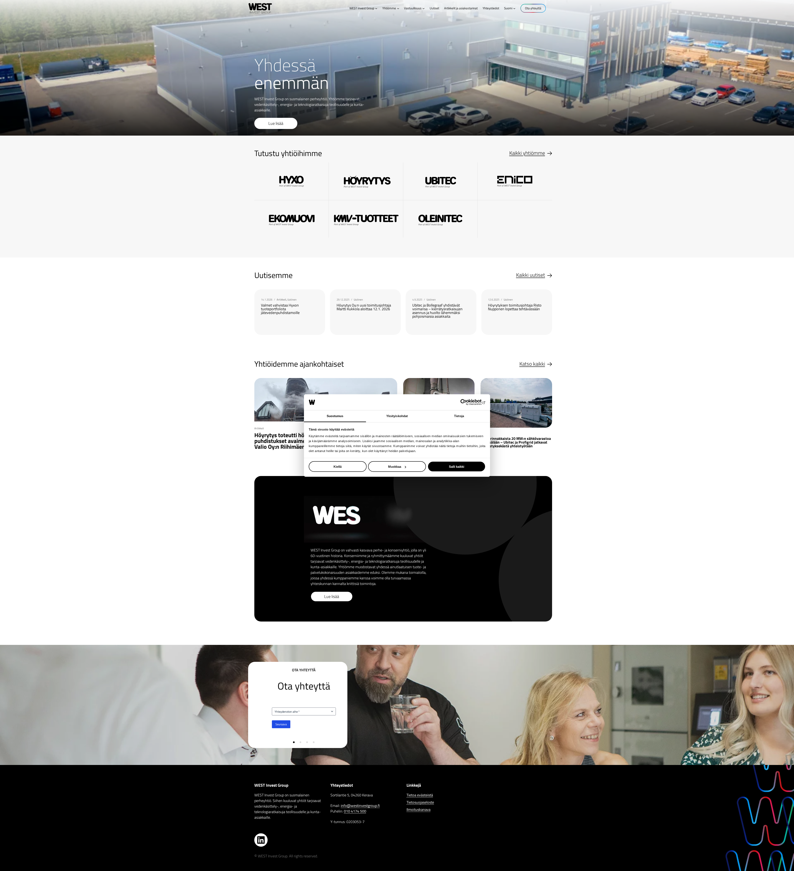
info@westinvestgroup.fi (360, 805)
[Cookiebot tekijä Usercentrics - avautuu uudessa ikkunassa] (467, 402)
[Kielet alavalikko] (514, 8)
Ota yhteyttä (533, 8)
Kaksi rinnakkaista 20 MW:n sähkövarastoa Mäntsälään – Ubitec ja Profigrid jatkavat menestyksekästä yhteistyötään (516, 442)
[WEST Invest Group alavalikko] (376, 8)
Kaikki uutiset (530, 275)
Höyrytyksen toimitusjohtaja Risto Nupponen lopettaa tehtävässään (515, 307)
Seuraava (281, 724)
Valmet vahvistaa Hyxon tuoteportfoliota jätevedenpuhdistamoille (280, 309)
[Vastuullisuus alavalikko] (423, 8)
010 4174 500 (355, 811)
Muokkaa (394, 466)
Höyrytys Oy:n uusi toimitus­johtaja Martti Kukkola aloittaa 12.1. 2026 (364, 307)
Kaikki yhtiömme (527, 153)
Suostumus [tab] (335, 416)
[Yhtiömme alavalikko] (398, 8)
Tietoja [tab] (459, 416)
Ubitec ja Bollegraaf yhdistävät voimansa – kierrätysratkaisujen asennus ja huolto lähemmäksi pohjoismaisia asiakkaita (437, 310)
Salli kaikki (456, 466)
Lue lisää (275, 123)
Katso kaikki (532, 364)
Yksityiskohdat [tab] (397, 416)
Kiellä (338, 466)
